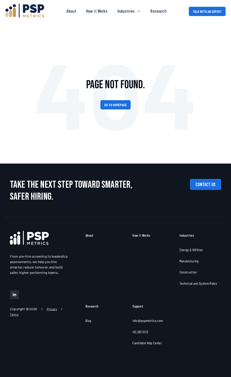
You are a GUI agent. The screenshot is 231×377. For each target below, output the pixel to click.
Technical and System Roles (198, 283)
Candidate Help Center (147, 343)
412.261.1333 (140, 332)
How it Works (97, 11)
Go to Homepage (115, 105)
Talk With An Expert (207, 11)
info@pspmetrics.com (147, 320)
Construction (188, 272)
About (71, 11)
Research (158, 11)
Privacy (52, 309)
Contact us (205, 184)
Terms (14, 314)
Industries (127, 11)
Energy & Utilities (191, 249)
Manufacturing (189, 261)
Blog (88, 320)
